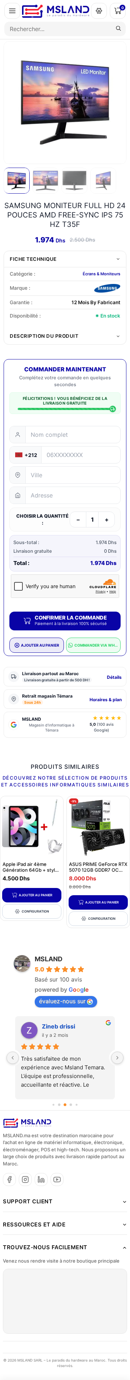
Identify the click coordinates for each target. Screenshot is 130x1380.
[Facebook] (9, 1179)
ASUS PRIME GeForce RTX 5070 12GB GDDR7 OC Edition (98, 870)
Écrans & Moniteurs (101, 273)
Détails (114, 677)
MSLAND (48, 959)
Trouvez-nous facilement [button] (45, 1247)
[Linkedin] (41, 1179)
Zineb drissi (58, 1026)
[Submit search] (118, 29)
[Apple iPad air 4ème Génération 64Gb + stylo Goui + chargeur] (31, 827)
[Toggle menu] (12, 11)
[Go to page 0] (53, 1104)
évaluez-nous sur (62, 1001)
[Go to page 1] (59, 1104)
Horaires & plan (106, 699)
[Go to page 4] (76, 1104)
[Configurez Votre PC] (99, 11)
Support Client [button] (27, 1201)
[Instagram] (25, 1179)
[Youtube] (57, 1179)
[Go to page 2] (65, 1104)
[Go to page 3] (71, 1104)
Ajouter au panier (35, 895)
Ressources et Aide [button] (34, 1224)
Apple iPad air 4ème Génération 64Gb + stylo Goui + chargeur (30, 870)
